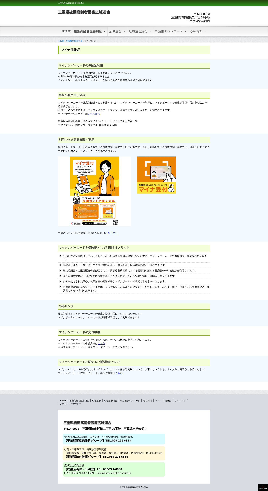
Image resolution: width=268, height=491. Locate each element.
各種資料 (196, 31)
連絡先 (168, 400)
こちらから (94, 113)
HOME (66, 31)
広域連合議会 (138, 31)
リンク (158, 400)
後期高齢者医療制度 (88, 31)
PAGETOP (263, 488)
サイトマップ (181, 400)
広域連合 (115, 31)
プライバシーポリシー (70, 403)
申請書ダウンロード (169, 31)
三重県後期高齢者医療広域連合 (71, 3)
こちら (101, 343)
